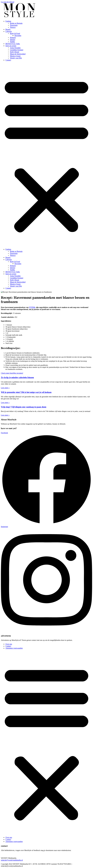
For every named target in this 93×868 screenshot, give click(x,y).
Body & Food (15, 33)
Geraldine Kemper (16, 50)
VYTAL (32, 307)
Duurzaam (13, 25)
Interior (12, 40)
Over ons (8, 644)
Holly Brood (14, 52)
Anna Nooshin (15, 48)
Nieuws (13, 27)
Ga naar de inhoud (7, 2)
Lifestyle (8, 31)
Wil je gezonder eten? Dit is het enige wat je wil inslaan (26, 392)
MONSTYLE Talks (12, 44)
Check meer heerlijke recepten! (12, 373)
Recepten (18, 35)
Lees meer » (5, 388)
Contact (8, 60)
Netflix (12, 42)
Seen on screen (10, 46)
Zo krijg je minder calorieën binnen (17, 377)
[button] (46, 155)
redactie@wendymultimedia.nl (12, 860)
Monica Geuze (15, 56)
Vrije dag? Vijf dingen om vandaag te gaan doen (23, 407)
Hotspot (13, 38)
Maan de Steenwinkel (18, 54)
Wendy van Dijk (16, 58)
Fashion (8, 21)
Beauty (8, 29)
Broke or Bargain (16, 23)
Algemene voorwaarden (14, 648)
